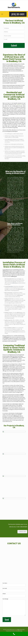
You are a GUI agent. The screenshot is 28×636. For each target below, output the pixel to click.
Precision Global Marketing (16, 630)
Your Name (5, 583)
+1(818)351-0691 (22, 531)
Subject (4, 593)
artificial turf (19, 104)
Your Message (5, 598)
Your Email (5, 588)
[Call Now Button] (14, 634)
